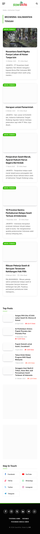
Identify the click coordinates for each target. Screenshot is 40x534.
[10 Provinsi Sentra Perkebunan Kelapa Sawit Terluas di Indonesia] (20, 196)
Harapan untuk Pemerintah (20, 107)
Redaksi (25, 519)
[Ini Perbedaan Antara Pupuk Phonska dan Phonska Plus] (8, 331)
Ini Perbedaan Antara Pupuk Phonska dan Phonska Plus (23, 331)
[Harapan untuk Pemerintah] (20, 93)
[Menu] (3, 3)
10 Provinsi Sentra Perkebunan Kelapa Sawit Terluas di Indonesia (19, 213)
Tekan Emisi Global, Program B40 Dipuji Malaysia (23, 357)
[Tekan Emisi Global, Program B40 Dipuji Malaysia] (8, 358)
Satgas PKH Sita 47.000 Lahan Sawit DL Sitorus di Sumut (25, 318)
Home (5, 10)
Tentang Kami (14, 519)
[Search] (36, 3)
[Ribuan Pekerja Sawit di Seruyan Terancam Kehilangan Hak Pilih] (20, 251)
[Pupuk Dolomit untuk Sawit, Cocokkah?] (8, 347)
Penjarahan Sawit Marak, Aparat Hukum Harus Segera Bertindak (18, 160)
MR (29, 527)
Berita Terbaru (9, 29)
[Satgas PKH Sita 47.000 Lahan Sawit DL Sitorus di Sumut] (8, 318)
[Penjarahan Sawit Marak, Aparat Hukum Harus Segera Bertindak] (20, 143)
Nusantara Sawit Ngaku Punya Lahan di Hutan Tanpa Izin (18, 54)
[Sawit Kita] (20, 3)
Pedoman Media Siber (20, 522)
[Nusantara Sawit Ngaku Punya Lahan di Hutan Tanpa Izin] (20, 37)
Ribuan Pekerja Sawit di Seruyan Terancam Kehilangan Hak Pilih (17, 268)
